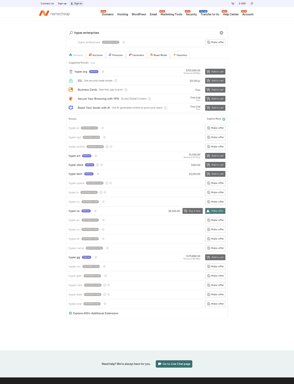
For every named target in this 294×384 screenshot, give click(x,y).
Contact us (47, 3)
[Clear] (221, 33)
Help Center (230, 14)
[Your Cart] (233, 3)
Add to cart (217, 71)
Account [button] (248, 14)
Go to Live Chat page (176, 364)
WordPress (139, 14)
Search (71, 33)
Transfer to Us (209, 14)
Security (191, 14)
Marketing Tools (171, 14)
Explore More (214, 119)
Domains (107, 14)
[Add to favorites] (123, 42)
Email (153, 14)
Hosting (122, 14)
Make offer (217, 42)
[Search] (252, 3)
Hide (92, 63)
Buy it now (195, 211)
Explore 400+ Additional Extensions (95, 313)
